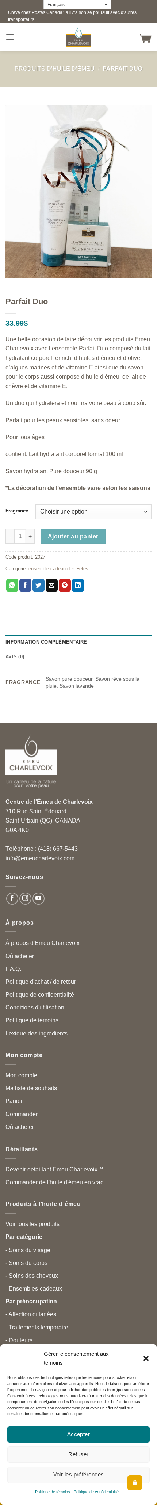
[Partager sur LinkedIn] (78, 585)
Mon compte (21, 1075)
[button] (146, 1358)
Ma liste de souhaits (31, 1088)
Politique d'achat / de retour (40, 982)
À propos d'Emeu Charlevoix (42, 943)
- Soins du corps (26, 1263)
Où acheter (19, 956)
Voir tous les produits (32, 1224)
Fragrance (16, 511)
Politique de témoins (52, 1492)
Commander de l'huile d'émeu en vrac (54, 1182)
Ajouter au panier (73, 536)
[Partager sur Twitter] (38, 585)
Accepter (78, 1434)
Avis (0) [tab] (14, 656)
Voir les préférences (78, 1474)
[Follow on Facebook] (12, 899)
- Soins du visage (27, 1250)
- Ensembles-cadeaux (33, 1288)
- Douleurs (18, 1340)
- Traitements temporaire (36, 1327)
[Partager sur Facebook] (25, 585)
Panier (14, 1101)
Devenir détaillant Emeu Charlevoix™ (54, 1169)
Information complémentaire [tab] (46, 642)
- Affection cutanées (30, 1314)
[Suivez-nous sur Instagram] (25, 899)
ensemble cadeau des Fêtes (58, 568)
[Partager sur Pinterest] (65, 585)
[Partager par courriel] (52, 585)
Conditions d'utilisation (34, 1007)
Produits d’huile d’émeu (55, 69)
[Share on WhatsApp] (12, 585)
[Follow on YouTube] (38, 899)
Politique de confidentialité (96, 1492)
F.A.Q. (13, 969)
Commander (21, 1114)
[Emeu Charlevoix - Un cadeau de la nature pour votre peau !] (78, 37)
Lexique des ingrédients (36, 1033)
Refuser (78, 1454)
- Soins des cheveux (31, 1276)
